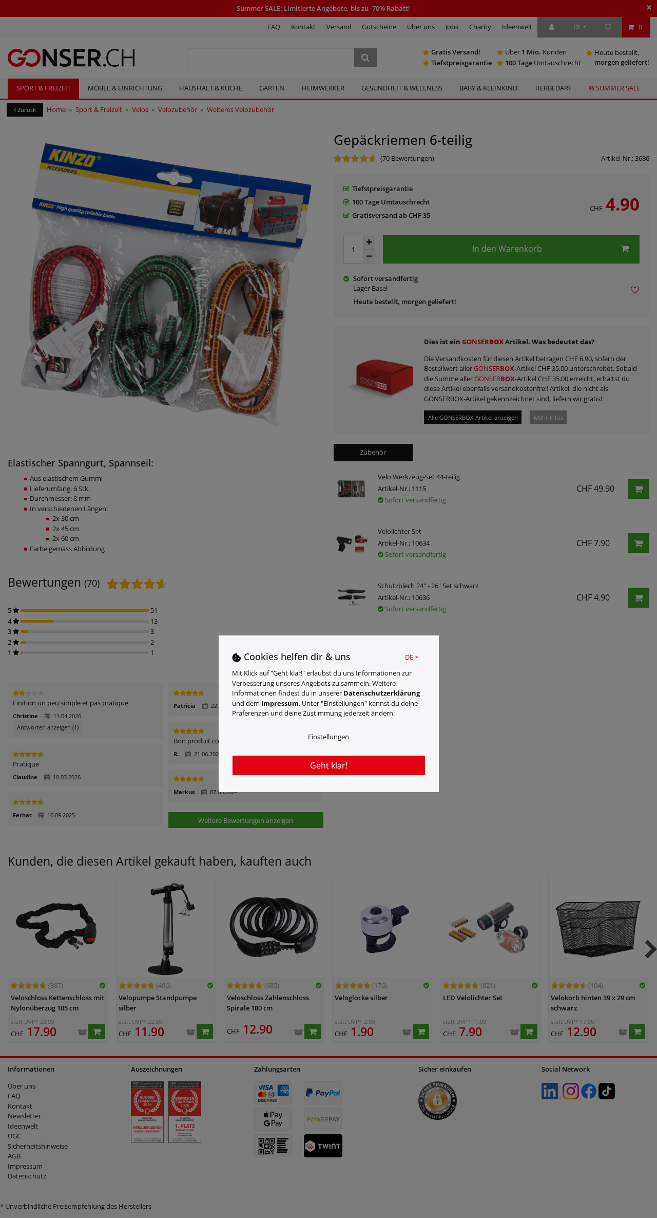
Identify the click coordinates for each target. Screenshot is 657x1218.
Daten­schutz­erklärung (381, 692)
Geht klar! (328, 765)
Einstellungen (328, 736)
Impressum (280, 702)
